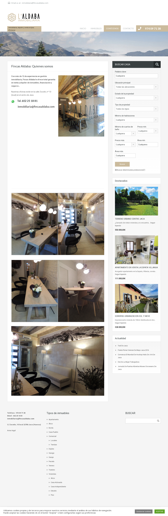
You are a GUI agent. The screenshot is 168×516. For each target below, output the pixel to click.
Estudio (54, 491)
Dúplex (51, 449)
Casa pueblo (53, 432)
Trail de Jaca (123, 346)
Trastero (52, 470)
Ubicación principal (122, 83)
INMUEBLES (96, 28)
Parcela (51, 461)
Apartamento (54, 419)
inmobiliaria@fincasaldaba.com (35, 3)
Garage (51, 453)
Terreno (51, 466)
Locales (54, 440)
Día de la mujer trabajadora (128, 362)
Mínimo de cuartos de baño (124, 128)
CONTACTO (128, 28)
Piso (52, 495)
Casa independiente (58, 487)
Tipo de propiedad (122, 105)
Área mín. (141, 140)
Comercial (52, 436)
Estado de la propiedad (124, 94)
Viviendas (52, 474)
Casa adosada (56, 482)
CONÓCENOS (112, 28)
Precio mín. (142, 127)
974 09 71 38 (153, 28)
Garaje (51, 457)
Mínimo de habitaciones (125, 116)
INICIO (83, 28)
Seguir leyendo (120, 274)
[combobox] (136, 87)
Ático (51, 424)
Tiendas (54, 445)
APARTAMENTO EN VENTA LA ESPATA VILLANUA (136, 267)
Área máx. (119, 151)
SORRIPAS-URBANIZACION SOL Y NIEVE (132, 316)
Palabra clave (120, 72)
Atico (53, 478)
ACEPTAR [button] (159, 511)
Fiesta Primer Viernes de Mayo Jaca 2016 (133, 350)
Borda (51, 428)
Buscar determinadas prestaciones (131, 170)
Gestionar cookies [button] (143, 511)
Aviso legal (11, 430)
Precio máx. (120, 140)
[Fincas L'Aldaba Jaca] (23, 19)
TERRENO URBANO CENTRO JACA (130, 219)
